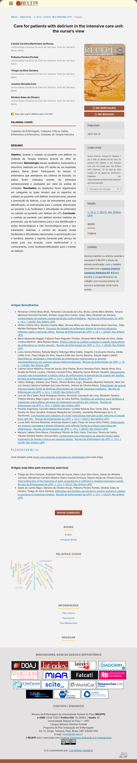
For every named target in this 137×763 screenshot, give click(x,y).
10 (31, 449)
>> (36, 449)
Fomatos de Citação (100, 189)
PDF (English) (105, 114)
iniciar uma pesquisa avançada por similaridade (59, 457)
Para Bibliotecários (68, 623)
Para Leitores (68, 613)
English (68, 534)
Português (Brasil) (68, 539)
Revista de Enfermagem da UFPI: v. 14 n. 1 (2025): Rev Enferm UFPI (55, 378)
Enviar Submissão (68, 512)
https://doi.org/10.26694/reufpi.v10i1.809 (34, 114)
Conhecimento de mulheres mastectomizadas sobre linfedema (52, 318)
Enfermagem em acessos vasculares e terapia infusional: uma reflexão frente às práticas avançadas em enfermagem (71, 425)
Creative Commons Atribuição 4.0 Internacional (85, 737)
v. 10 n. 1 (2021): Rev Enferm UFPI (53, 17)
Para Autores (68, 618)
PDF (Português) (105, 108)
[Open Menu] (11, 3)
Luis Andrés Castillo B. (81, 750)
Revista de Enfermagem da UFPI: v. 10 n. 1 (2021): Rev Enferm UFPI (72, 418)
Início (14, 17)
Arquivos (25, 17)
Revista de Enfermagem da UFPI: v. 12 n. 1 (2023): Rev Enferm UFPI (55, 484)
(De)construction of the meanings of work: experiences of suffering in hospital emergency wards (71, 481)
